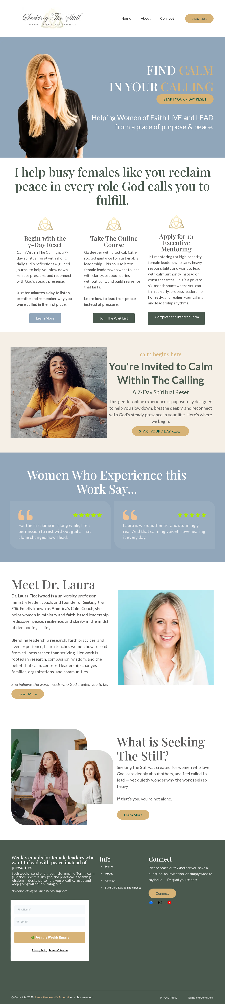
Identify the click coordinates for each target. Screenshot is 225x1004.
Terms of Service (58, 950)
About (109, 873)
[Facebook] (151, 902)
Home (109, 866)
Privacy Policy (39, 950)
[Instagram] (160, 902)
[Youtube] (169, 902)
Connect (110, 880)
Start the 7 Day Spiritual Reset (123, 887)
